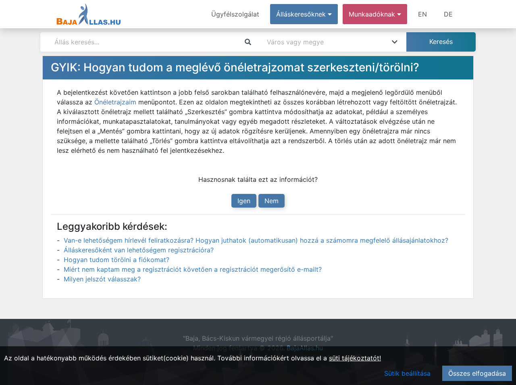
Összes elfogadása (477, 373)
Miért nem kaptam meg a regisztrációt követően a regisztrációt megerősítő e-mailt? (193, 269)
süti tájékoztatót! (355, 358)
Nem (271, 201)
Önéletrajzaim (115, 102)
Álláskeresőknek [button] (302, 14)
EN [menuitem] (422, 14)
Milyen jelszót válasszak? (102, 279)
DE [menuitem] (448, 14)
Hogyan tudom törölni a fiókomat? (116, 260)
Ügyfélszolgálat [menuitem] (235, 14)
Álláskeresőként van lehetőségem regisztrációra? (139, 250)
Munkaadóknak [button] (373, 14)
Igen (243, 201)
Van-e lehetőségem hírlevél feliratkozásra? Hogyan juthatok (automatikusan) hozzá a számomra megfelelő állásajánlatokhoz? (256, 240)
